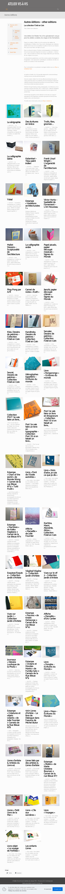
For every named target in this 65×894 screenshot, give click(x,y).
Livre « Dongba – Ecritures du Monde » (49, 665)
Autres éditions (14, 48)
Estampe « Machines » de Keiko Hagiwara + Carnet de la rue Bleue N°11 (14, 531)
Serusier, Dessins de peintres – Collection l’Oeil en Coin (50, 336)
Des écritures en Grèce (31, 123)
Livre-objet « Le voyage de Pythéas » (13, 848)
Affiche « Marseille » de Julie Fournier (31, 532)
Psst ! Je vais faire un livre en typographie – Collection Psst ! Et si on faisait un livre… (32, 433)
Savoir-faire (13, 52)
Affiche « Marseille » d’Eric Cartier (50, 616)
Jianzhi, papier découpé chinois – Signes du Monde (50, 294)
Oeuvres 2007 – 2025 (14, 26)
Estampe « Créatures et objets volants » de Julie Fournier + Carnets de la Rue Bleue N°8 (13, 719)
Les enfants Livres (31, 847)
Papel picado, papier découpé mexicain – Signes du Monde (50, 251)
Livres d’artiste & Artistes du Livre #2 (14, 763)
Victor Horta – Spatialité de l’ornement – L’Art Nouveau (51, 203)
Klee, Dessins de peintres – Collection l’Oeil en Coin (13, 335)
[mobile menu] (6, 9)
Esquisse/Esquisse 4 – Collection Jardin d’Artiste (16, 575)
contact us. (49, 101)
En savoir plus (47, 889)
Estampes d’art (17, 32)
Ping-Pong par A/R (14, 291)
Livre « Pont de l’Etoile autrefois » (31, 474)
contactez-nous (28, 69)
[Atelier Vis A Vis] (18, 3)
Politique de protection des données (17, 891)
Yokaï (9, 199)
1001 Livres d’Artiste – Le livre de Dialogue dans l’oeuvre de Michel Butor (32, 717)
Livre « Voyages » (49, 811)
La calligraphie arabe (32, 246)
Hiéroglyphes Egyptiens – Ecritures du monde (31, 378)
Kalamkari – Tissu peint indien (31, 161)
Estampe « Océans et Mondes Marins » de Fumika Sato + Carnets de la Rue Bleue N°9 (32, 670)
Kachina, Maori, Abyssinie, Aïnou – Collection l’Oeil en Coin (50, 529)
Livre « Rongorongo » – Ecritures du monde (51, 374)
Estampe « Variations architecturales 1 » (32, 204)
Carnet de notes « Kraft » (32, 291)
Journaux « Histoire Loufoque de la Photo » (13, 663)
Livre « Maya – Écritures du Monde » (50, 713)
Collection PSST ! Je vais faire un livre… (13, 417)
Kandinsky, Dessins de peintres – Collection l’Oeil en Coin (31, 336)
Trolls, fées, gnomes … (49, 123)
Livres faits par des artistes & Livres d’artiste (32, 763)
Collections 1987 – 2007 (14, 44)
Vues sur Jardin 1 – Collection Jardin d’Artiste (14, 617)
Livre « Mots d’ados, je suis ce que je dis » (50, 472)
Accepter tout (57, 889)
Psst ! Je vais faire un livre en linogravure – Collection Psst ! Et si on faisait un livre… (51, 418)
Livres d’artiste (17, 37)
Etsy (56, 67)
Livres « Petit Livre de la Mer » (13, 812)
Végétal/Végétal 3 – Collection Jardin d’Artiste (33, 573)
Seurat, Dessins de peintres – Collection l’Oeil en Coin (13, 377)
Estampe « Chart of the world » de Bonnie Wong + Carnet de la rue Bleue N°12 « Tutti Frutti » (14, 480)
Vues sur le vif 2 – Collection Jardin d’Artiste (51, 575)
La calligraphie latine (14, 157)
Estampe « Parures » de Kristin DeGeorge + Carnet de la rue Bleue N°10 (32, 620)
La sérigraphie (14, 122)
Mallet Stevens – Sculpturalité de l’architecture (13, 249)
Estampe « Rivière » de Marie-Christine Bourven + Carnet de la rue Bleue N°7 (50, 769)
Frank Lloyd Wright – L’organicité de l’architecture (50, 163)
